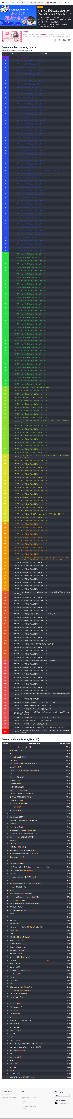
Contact (24, 1101)
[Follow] (69, 40)
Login (69, 2)
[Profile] (59, 40)
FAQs (23, 1094)
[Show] (64, 40)
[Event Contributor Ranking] (55, 40)
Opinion (24, 1104)
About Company (5, 1094)
